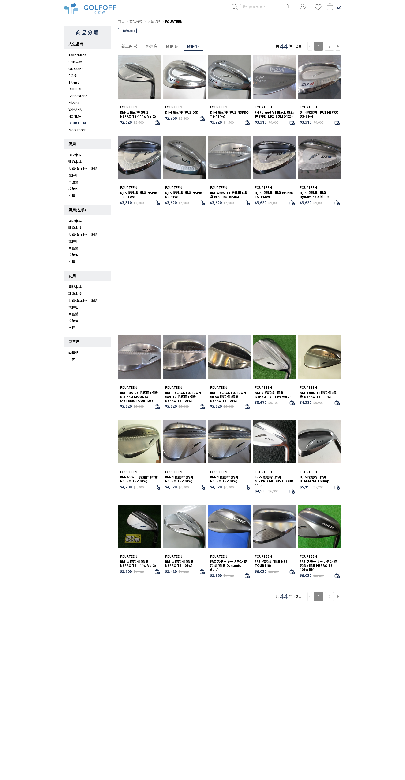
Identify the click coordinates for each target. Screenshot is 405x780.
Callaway (75, 62)
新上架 (127, 46)
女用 (72, 275)
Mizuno (74, 102)
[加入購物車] (157, 122)
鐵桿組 (73, 175)
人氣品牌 (75, 44)
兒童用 (74, 341)
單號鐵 (73, 182)
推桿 (71, 196)
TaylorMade (77, 55)
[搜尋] (235, 7)
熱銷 (149, 46)
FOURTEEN (77, 123)
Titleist (73, 82)
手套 (71, 359)
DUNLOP (75, 89)
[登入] (302, 7)
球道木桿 (75, 162)
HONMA (74, 116)
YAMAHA (75, 109)
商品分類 (87, 32)
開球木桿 (75, 155)
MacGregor (77, 130)
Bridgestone (77, 96)
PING (72, 75)
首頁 (121, 21)
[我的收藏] (318, 7)
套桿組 (73, 352)
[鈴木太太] (90, 8)
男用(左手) (77, 210)
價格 (169, 46)
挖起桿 (73, 189)
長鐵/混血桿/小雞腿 (82, 168)
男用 (72, 144)
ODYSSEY (75, 68)
